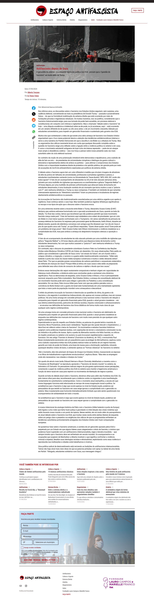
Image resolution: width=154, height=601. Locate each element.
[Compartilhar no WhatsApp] (34, 131)
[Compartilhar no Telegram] (34, 126)
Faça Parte (137, 10)
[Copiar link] (34, 137)
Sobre (93, 20)
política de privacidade (35, 550)
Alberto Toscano (33, 92)
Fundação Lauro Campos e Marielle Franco (110, 20)
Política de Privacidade (26, 591)
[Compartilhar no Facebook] (34, 108)
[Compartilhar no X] (34, 114)
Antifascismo (35, 20)
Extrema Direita (61, 20)
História (72, 20)
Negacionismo (82, 20)
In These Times (33, 96)
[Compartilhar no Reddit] (34, 120)
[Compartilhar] (31, 469)
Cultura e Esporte (47, 20)
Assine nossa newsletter (40, 559)
